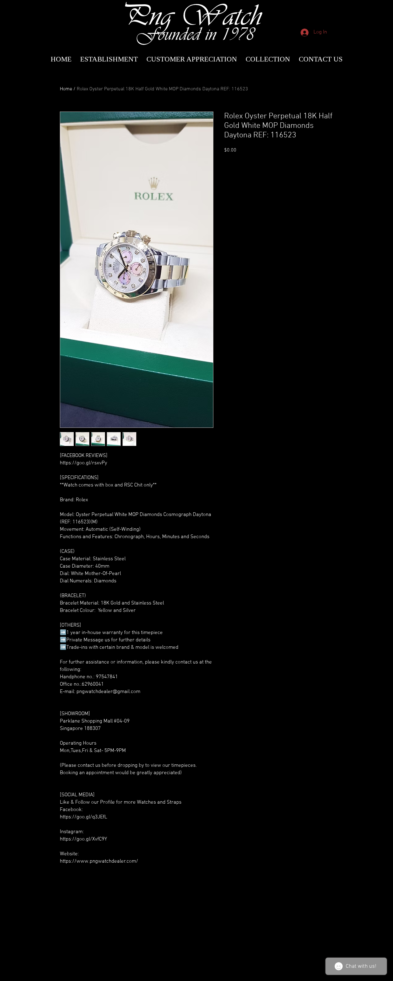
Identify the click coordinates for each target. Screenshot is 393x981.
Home (66, 89)
